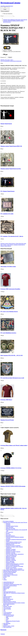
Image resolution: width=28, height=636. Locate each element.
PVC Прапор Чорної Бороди (7, 191)
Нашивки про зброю (10, 550)
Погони (8, 533)
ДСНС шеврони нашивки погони (14, 541)
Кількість (3, 57)
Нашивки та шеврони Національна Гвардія (16, 539)
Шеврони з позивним (11, 556)
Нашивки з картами (10, 552)
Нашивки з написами (11, 560)
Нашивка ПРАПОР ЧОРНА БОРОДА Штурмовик (13, 486)
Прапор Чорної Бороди (6, 123)
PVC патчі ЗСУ (9, 532)
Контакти (11, 6)
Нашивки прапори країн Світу (13, 543)
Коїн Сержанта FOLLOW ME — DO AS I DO (12, 355)
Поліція (8, 540)
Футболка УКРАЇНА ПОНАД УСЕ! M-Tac (11, 468)
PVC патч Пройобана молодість (8, 332)
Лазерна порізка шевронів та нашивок (15, 563)
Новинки (8, 523)
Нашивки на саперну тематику (13, 551)
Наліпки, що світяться (11, 567)
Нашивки (8, 524)
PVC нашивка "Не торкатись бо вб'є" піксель (12, 236)
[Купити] (1, 151)
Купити (10, 57)
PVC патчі (8, 534)
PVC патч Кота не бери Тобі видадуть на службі (12, 377)
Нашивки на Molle (10, 562)
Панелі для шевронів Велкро (12, 565)
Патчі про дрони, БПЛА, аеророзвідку (15, 554)
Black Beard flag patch (21, 243)
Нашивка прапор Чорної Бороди (8, 243)
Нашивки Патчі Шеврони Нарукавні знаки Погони (15, 19)
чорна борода (10, 244)
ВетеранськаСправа (10, 2)
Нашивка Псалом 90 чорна (7, 420)
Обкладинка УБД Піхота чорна (8, 266)
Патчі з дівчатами (10, 561)
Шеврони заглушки (10, 528)
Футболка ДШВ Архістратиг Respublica (10, 289)
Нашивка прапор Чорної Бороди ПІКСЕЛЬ (11, 146)
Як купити (5, 6)
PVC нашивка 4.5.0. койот (7, 213)
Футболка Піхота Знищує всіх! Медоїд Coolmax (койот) (14, 445)
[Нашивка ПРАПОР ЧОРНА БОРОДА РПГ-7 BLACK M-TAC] (11, 44)
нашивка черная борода (19, 244)
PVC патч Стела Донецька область (9, 311)
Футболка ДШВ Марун (6, 399)
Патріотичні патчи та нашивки (13, 545)
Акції (2, 6)
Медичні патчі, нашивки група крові (14, 566)
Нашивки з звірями (10, 559)
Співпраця (3, 633)
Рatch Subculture (9, 527)
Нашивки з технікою (11, 549)
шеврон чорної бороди (6, 246)
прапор (4, 244)
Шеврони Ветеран (10, 557)
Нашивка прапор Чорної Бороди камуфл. (11, 168)
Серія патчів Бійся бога (11, 555)
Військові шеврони (10, 535)
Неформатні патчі (10, 544)
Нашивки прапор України (12, 526)
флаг (2, 244)
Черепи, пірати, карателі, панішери (14, 568)
